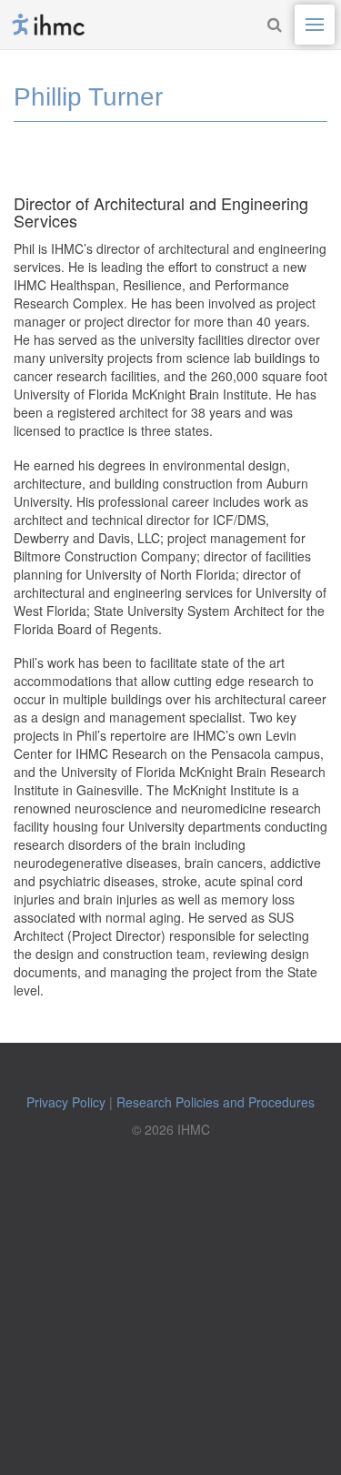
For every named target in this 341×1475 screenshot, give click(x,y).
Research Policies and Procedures (215, 1102)
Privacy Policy (65, 1102)
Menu (315, 25)
